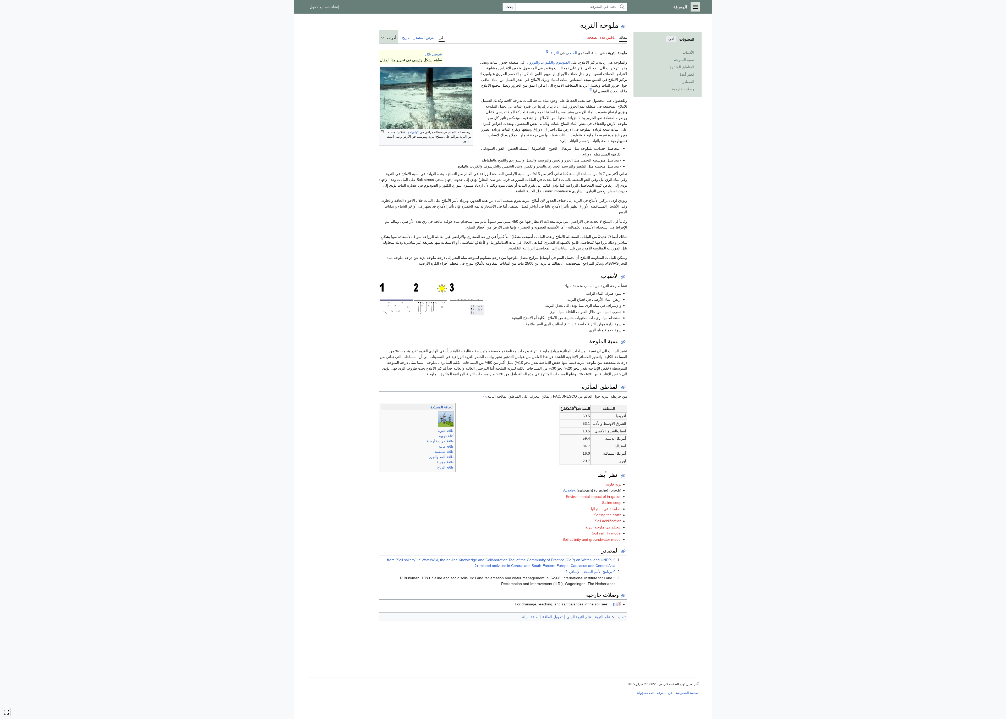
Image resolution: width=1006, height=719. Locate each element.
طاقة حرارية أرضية (440, 441)
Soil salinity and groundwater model (591, 539)
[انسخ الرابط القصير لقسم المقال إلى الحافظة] (623, 277)
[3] (484, 395)
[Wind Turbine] (445, 419)
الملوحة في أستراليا (606, 509)
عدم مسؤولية (645, 693)
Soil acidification (608, 521)
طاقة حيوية (445, 431)
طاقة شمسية (443, 452)
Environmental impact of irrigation (593, 496)
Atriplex (569, 490)
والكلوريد (548, 62)
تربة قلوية (613, 484)
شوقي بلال (433, 54)
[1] (547, 51)
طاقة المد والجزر (441, 457)
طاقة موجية (445, 462)
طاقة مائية (446, 446)
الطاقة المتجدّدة (441, 407)
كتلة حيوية (446, 436)
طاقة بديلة (530, 617)
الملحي (571, 53)
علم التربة (602, 617)
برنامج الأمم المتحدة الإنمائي (590, 572)
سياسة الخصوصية (686, 693)
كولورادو (413, 132)
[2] (590, 89)
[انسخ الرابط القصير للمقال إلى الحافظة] (623, 27)
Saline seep (611, 502)
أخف (671, 39)
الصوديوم (563, 62)
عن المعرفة (664, 693)
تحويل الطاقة (552, 617)
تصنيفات (619, 617)
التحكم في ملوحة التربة (603, 527)
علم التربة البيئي (578, 617)
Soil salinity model (606, 533)
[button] (695, 7)
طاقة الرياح (445, 467)
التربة (554, 53)
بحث (509, 7)
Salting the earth (607, 515)
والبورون (533, 62)
